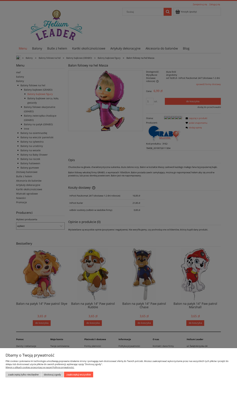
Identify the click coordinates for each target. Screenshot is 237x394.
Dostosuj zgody (52, 374)
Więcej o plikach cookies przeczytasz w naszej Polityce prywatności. (40, 367)
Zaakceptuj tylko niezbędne (23, 374)
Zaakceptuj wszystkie (78, 374)
